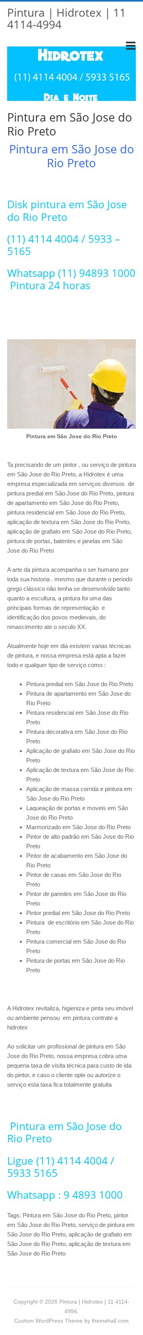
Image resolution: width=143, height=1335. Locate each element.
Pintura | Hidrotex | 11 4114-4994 (66, 18)
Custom (24, 1321)
